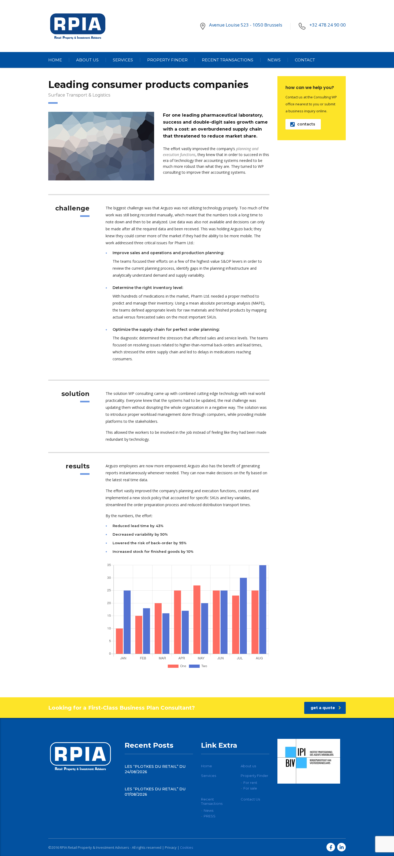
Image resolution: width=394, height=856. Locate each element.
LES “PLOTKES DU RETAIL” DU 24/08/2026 (155, 769)
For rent (250, 782)
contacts (306, 124)
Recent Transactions (227, 60)
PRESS (209, 816)
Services (123, 60)
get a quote (323, 707)
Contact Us (250, 799)
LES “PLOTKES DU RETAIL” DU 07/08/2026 (155, 792)
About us (87, 60)
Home (55, 60)
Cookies (186, 847)
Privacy (171, 847)
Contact (305, 60)
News (274, 60)
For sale (250, 788)
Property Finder (167, 60)
